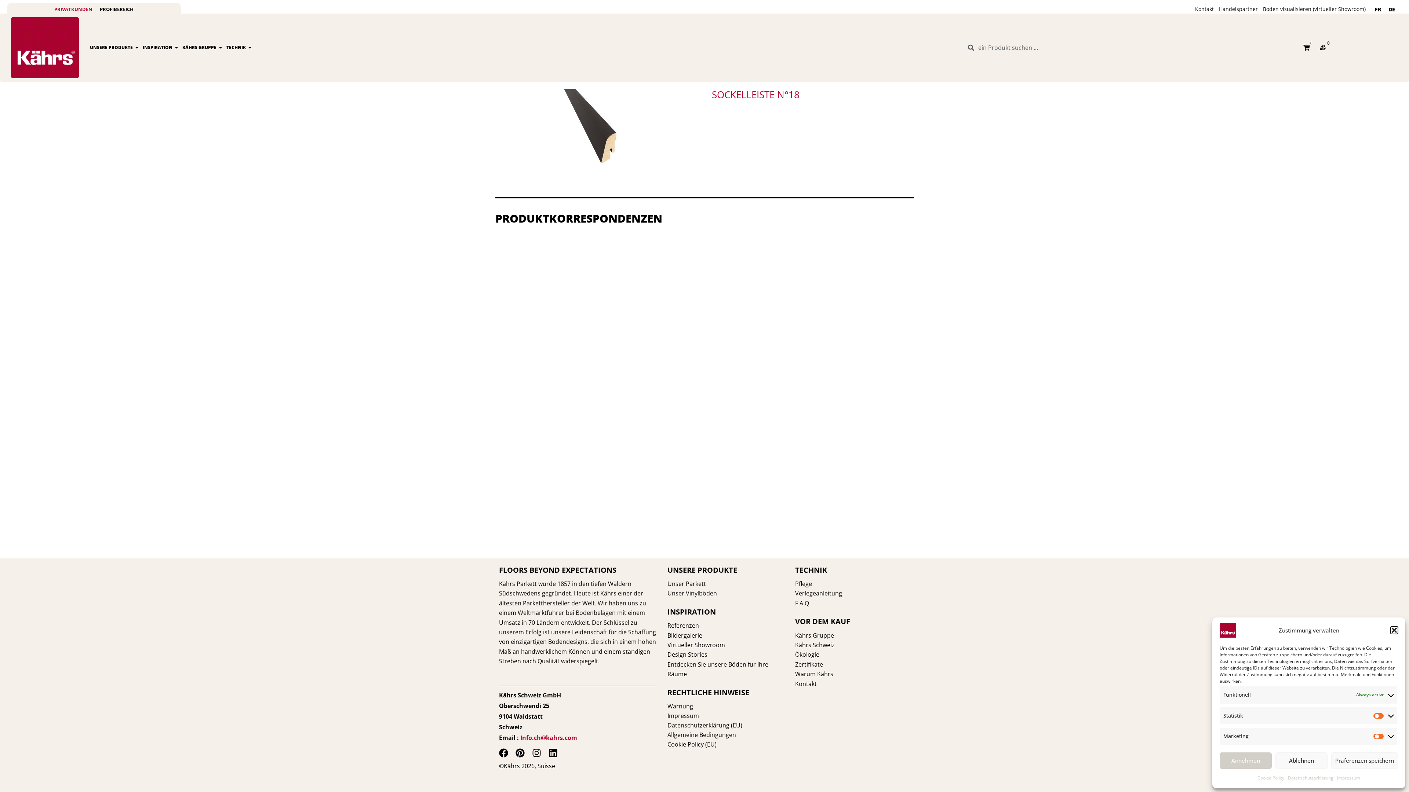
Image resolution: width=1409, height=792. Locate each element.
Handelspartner (1238, 9)
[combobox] (1131, 48)
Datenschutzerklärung (1310, 778)
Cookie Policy (1270, 778)
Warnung (680, 706)
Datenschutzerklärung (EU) (704, 725)
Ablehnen (1301, 760)
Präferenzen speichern (1364, 760)
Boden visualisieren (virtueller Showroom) (1314, 9)
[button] (1394, 630)
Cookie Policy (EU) (692, 744)
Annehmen (1245, 760)
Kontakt (1204, 9)
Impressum (1348, 778)
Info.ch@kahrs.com (548, 738)
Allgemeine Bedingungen (701, 735)
